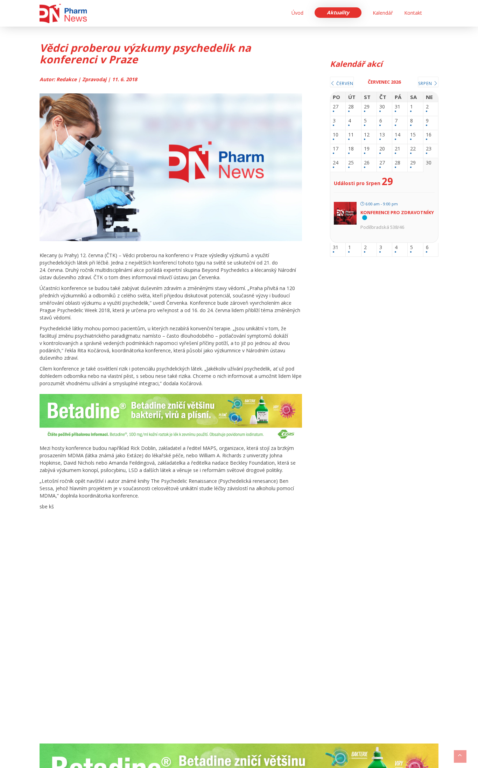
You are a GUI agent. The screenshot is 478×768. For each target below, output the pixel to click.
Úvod (297, 12)
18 (351, 149)
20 (382, 149)
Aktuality (338, 12)
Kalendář (383, 12)
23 (428, 149)
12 (367, 135)
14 (397, 135)
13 (382, 135)
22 (413, 149)
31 (397, 107)
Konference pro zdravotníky (397, 212)
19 (367, 149)
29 (367, 107)
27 (335, 107)
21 (397, 149)
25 (351, 163)
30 (382, 107)
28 (351, 107)
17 (335, 149)
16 (428, 135)
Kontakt (413, 12)
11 (351, 135)
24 (335, 163)
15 (413, 135)
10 (335, 135)
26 (367, 163)
